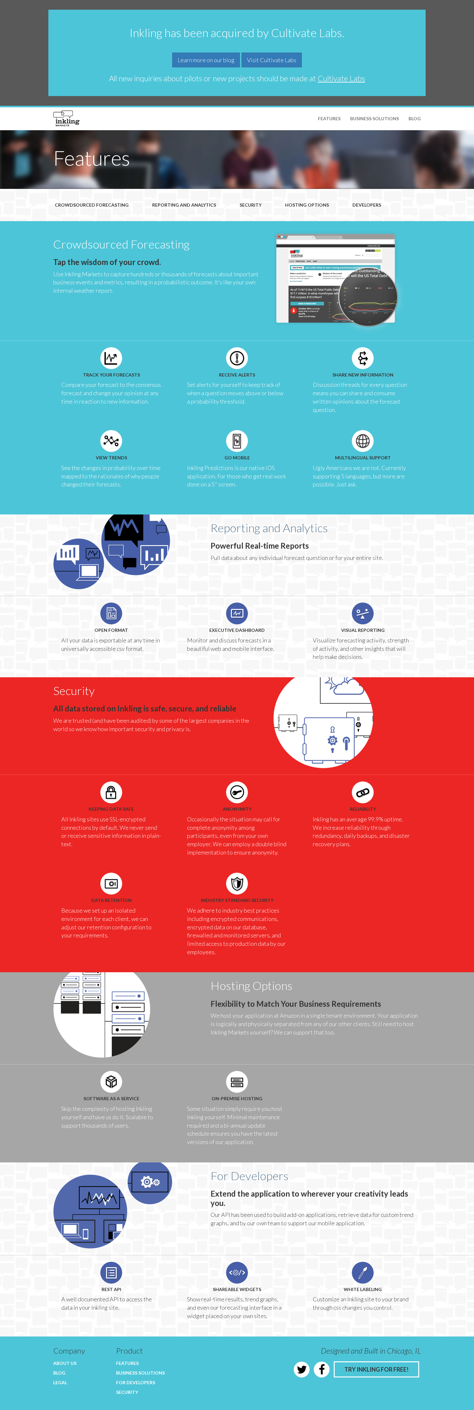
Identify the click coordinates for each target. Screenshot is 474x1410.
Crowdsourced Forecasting (92, 205)
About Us (64, 1363)
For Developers (135, 1382)
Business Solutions (374, 118)
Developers (366, 205)
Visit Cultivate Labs (271, 60)
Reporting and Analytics (184, 205)
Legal (60, 1382)
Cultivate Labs (341, 78)
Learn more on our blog (206, 60)
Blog (415, 118)
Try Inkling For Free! (376, 1369)
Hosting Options (307, 205)
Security (251, 205)
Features (329, 118)
